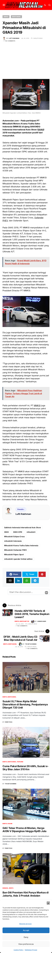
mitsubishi (31, 532)
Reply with (46, 592)
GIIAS (41, 129)
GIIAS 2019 (17, 532)
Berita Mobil (16, 16)
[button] (48, 903)
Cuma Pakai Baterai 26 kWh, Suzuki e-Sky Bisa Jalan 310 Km (25, 768)
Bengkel (5, 888)
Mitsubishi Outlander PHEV (15, 550)
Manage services (25, 924)
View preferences (26, 944)
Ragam (10, 823)
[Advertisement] (26, 62)
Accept (26, 930)
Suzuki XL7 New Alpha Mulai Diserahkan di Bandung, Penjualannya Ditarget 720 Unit (25, 704)
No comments (10, 41)
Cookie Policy (18, 950)
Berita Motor (24, 621)
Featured (20, 761)
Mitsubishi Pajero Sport (14, 554)
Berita (6, 16)
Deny (26, 937)
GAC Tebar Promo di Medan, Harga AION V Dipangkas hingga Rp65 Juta (24, 830)
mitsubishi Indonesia (13, 541)
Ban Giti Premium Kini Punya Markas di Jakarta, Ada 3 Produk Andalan (26, 894)
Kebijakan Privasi (31, 950)
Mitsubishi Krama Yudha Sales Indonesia (21, 545)
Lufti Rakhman (23, 514)
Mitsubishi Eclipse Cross (14, 536)
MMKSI (37, 405)
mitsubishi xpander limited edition (18, 559)
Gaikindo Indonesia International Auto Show (22, 527)
